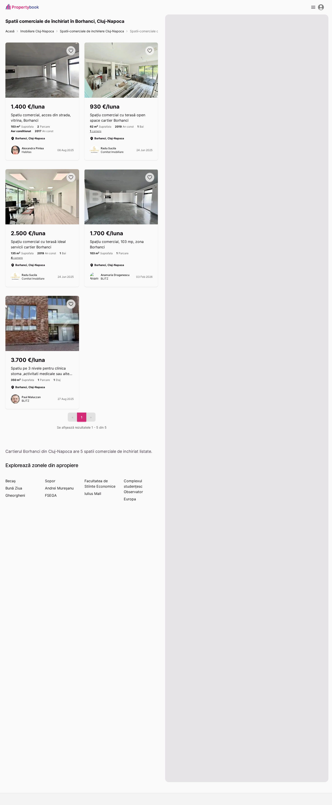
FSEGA (51, 495)
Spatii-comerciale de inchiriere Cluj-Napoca (92, 31)
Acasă (9, 31)
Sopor (50, 481)
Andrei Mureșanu (59, 488)
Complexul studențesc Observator (133, 486)
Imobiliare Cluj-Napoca (37, 31)
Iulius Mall (92, 493)
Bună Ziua (13, 488)
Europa (130, 499)
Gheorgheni (15, 495)
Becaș (10, 481)
